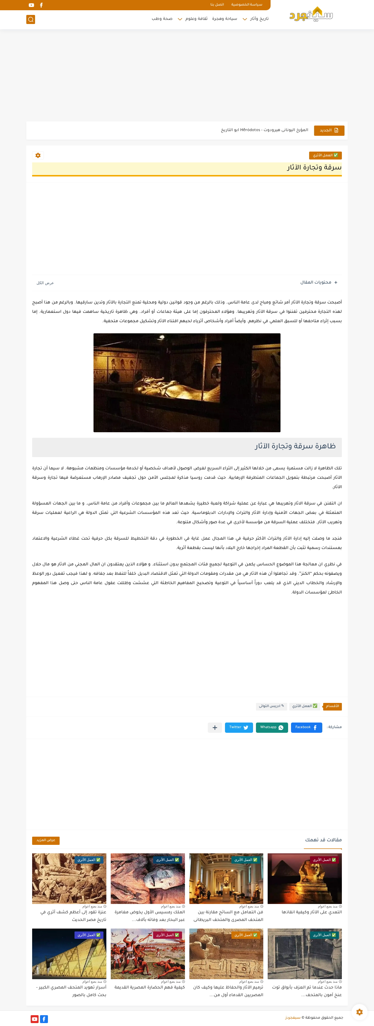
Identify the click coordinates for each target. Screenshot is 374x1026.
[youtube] (31, 5)
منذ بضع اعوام (327, 906)
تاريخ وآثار (259, 19)
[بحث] (30, 19)
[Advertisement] (187, 76)
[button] (306, 728)
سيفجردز (293, 1018)
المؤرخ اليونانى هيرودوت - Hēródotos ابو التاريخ (264, 130)
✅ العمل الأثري (325, 156)
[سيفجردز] (311, 14)
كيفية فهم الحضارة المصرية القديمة (150, 988)
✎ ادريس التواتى (271, 706)
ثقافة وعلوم (197, 19)
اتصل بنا (217, 5)
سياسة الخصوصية (246, 5)
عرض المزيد (46, 841)
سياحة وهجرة (224, 19)
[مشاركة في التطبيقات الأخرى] (215, 728)
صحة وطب (162, 19)
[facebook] (41, 5)
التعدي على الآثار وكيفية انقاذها (312, 912)
